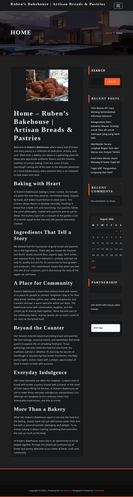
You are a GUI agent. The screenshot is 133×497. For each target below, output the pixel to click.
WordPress (65, 490)
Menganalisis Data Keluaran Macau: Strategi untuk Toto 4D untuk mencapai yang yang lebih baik (105, 129)
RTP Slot (98, 327)
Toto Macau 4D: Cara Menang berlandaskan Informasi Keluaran (103, 112)
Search (98, 70)
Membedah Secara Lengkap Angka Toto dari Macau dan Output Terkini (105, 148)
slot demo (96, 304)
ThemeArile (98, 490)
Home (109, 33)
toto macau (108, 304)
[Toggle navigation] (118, 5)
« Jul (93, 267)
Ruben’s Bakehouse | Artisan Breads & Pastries (58, 4)
